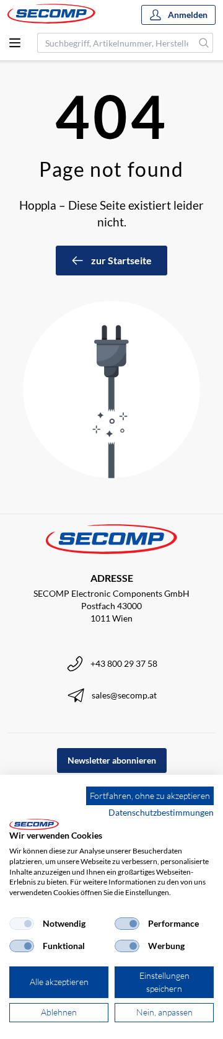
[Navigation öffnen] (15, 43)
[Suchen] (204, 43)
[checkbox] (21, 923)
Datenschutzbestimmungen (161, 812)
